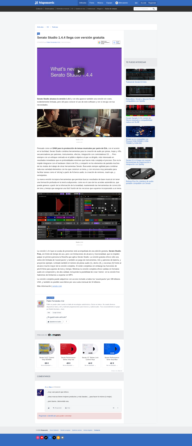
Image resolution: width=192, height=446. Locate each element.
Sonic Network (54, 430)
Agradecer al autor (55, 321)
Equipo (109, 3)
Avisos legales (88, 430)
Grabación (39, 9)
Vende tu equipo (65, 430)
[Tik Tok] (46, 437)
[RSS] (58, 437)
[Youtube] (42, 437)
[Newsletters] (62, 437)
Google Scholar (57, 312)
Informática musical (62, 9)
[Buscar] (153, 8)
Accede (143, 3)
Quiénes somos (77, 430)
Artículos (82, 3)
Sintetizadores (49, 9)
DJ (72, 9)
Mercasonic (123, 3)
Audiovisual (91, 9)
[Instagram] (37, 437)
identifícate (52, 416)
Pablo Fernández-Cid (53, 42)
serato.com (57, 286)
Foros (92, 3)
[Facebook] (50, 437)
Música (100, 3)
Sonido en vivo (80, 9)
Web (49, 312)
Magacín (100, 9)
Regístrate (152, 3)
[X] (54, 437)
